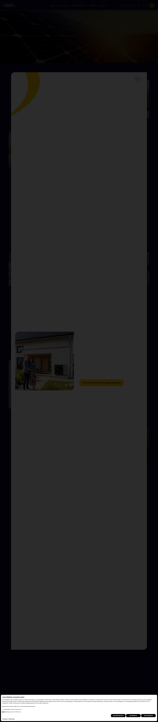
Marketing (12, 712)
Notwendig (12, 709)
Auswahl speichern (118, 716)
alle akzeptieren (148, 716)
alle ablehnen (133, 716)
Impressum (5, 719)
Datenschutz (12, 719)
